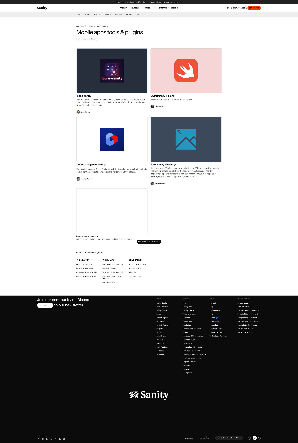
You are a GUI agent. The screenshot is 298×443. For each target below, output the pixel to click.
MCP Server (160, 321)
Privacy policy (243, 303)
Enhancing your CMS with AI (195, 354)
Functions (160, 343)
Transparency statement (247, 318)
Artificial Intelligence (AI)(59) (111, 277)
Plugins (97, 14)
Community (139, 14)
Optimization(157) (109, 268)
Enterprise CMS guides (192, 347)
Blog (211, 307)
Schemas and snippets (192, 329)
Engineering (215, 310)
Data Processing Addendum (248, 310)
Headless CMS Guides (191, 351)
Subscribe (45, 305)
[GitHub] (38, 439)
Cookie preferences (245, 332)
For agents (187, 373)
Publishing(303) (135, 268)
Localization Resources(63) (113, 272)
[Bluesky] (51, 439)
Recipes (129, 14)
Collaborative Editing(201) (113, 264)
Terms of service (244, 307)
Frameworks (187, 321)
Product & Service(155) (85, 268)
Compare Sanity (189, 362)
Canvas (158, 314)
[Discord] (64, 439)
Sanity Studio (162, 303)
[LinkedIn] (47, 439)
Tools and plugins (190, 314)
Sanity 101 (187, 307)
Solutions (134, 8)
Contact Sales (239, 8)
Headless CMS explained (193, 336)
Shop (211, 314)
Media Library (162, 307)
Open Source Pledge (245, 329)
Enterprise (164, 8)
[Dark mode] (259, 438)
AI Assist (160, 351)
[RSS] (60, 439)
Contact (213, 303)
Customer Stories (217, 329)
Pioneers (186, 318)
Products (124, 8)
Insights (159, 329)
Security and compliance (247, 321)
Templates (107, 14)
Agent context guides (192, 358)
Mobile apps (101, 26)
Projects (118, 14)
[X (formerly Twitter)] (55, 439)
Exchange (80, 26)
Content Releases (163, 325)
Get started (254, 8)
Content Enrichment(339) (138, 264)
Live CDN (159, 340)
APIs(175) (132, 272)
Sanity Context (162, 310)
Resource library (190, 340)
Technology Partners (218, 336)
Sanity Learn (188, 310)
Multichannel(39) (108, 282)
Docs (154, 8)
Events (212, 318)
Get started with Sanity (149, 242)
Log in (226, 8)
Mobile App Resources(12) (86, 276)
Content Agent (162, 318)
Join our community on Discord (64, 299)
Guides (87, 14)
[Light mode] (251, 438)
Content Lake (161, 336)
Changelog (214, 325)
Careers (213, 321)
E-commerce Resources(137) (86, 272)
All (79, 14)
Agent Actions (162, 347)
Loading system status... (230, 438)
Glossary (186, 365)
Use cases (160, 354)
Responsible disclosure (247, 325)
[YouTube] (43, 439)
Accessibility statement (247, 314)
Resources (146, 8)
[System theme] (255, 438)
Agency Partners (217, 332)
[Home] (42, 8)
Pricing (174, 8)
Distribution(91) (135, 276)
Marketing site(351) (84, 264)
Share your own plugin (86, 39)
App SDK (159, 332)
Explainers (187, 343)
